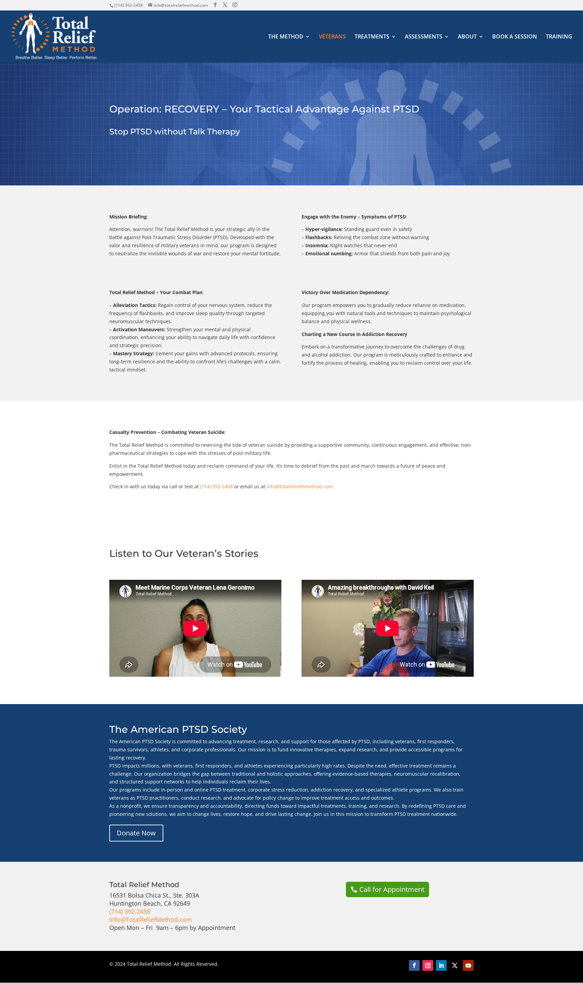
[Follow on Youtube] (468, 965)
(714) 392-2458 (128, 5)
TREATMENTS (372, 37)
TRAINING (559, 37)
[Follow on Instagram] (427, 965)
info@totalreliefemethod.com (300, 486)
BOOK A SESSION (514, 37)
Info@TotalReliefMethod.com (150, 919)
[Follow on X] (454, 965)
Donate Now (136, 832)
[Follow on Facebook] (414, 965)
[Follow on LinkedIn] (441, 965)
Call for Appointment (391, 889)
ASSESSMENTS (423, 37)
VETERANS (332, 37)
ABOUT (467, 37)
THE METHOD (285, 37)
